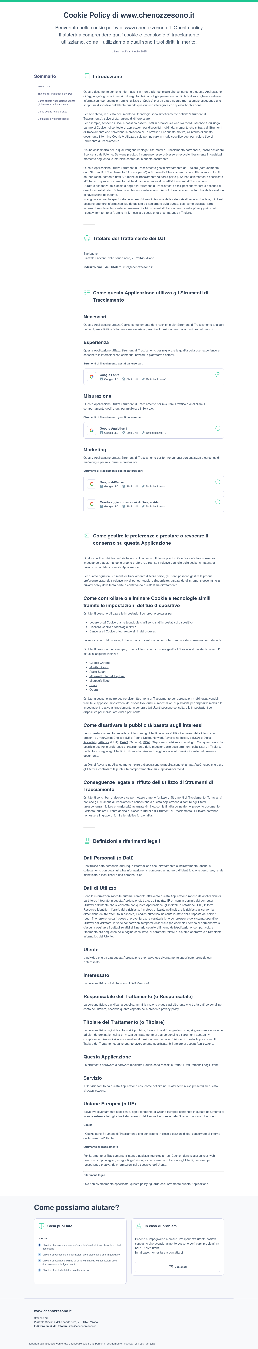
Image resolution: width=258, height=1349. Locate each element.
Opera (93, 689)
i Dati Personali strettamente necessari (111, 1343)
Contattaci (181, 1266)
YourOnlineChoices (111, 737)
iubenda (34, 1343)
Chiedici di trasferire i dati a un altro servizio (66, 1270)
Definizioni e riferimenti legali (53, 118)
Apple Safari (97, 671)
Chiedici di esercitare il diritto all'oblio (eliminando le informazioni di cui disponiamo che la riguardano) (80, 1262)
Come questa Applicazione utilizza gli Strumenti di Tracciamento (56, 102)
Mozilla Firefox (99, 667)
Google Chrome (99, 662)
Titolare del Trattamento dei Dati (55, 93)
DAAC (124, 742)
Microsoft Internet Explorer (107, 676)
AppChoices (202, 764)
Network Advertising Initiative (172, 737)
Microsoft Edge (99, 680)
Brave (93, 685)
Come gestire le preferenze (52, 111)
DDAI (146, 742)
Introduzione (44, 86)
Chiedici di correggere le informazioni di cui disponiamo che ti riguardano (81, 1254)
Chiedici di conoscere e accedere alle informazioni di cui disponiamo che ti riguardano (82, 1246)
